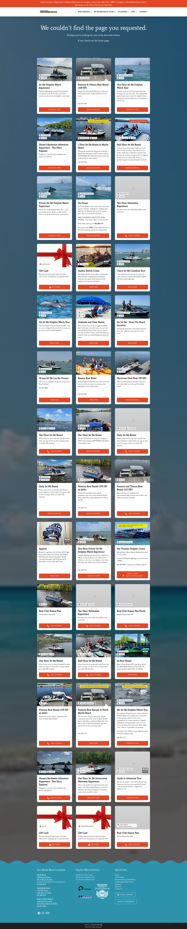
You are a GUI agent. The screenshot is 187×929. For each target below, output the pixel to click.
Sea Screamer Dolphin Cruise (85, 877)
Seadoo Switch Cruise (88, 270)
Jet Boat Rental (124, 660)
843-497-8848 (41, 906)
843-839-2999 (41, 884)
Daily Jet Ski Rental (126, 435)
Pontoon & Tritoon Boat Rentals (125, 879)
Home (117, 875)
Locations (118, 884)
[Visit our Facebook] (39, 913)
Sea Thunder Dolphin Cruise (131, 548)
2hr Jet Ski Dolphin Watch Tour (132, 709)
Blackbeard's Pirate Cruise (84, 875)
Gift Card (43, 270)
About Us (118, 886)
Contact (143, 12)
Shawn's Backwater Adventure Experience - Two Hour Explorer (53, 147)
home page (103, 40)
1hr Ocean (83, 203)
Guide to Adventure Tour (129, 778)
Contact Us (118, 889)
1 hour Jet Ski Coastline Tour (131, 270)
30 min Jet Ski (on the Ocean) (53, 378)
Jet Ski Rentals (119, 877)
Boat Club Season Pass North (131, 611)
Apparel (43, 548)
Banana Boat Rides (87, 378)
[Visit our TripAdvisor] (47, 913)
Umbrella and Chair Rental (91, 322)
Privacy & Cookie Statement (93, 927)
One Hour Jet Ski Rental (51, 660)
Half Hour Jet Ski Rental (129, 144)
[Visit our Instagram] (43, 913)
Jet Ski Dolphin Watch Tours (124, 882)
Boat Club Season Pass (50, 611)
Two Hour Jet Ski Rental (51, 435)
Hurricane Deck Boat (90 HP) (131, 378)
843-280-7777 (41, 895)
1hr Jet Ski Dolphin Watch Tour (54, 322)
